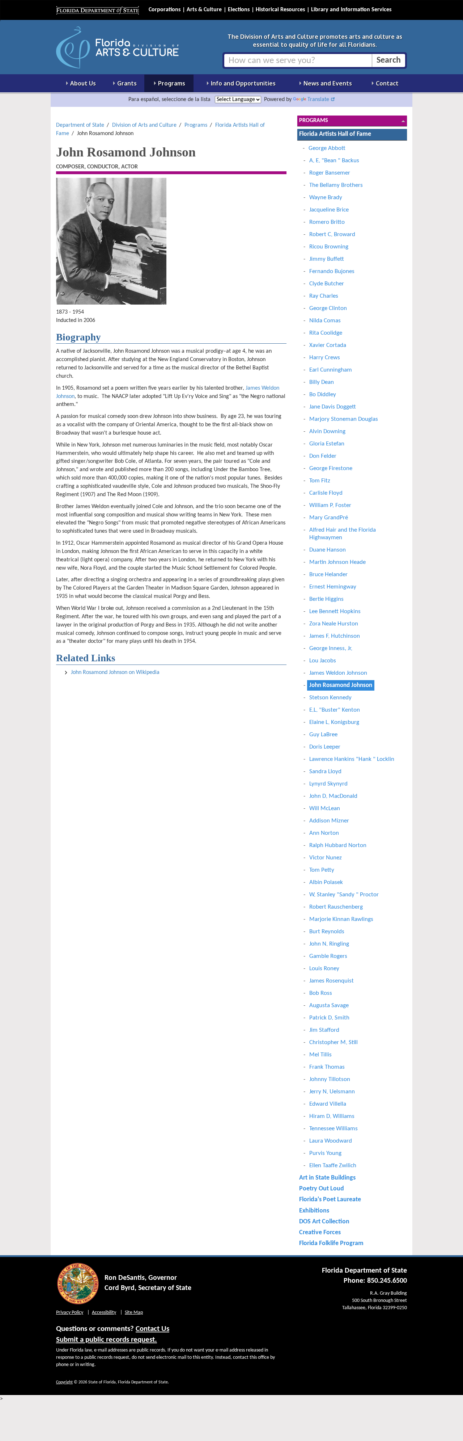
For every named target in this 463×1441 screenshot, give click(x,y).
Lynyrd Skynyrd (328, 784)
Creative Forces (320, 1232)
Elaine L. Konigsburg (334, 722)
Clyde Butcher (326, 284)
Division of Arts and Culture (144, 125)
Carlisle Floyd (326, 493)
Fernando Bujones (331, 271)
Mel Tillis (320, 1055)
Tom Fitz (319, 481)
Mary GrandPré (328, 518)
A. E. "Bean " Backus (334, 161)
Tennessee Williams (333, 1129)
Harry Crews (324, 358)
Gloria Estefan (326, 444)
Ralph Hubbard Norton (337, 845)
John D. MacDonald (333, 796)
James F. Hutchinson (334, 636)
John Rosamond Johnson (340, 685)
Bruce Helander (328, 574)
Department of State (80, 125)
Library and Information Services (351, 10)
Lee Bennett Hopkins (335, 611)
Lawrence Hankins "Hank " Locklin (351, 759)
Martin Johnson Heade (337, 562)
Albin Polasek (326, 882)
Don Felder (322, 456)
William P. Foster (330, 505)
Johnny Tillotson (329, 1079)
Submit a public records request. (106, 1340)
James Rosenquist (331, 981)
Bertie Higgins (326, 599)
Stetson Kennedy (330, 698)
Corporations (164, 10)
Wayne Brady (325, 197)
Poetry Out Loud (321, 1188)
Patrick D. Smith (329, 1018)
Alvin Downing (327, 431)
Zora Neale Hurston (333, 624)
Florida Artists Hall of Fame (335, 134)
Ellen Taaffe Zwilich (332, 1166)
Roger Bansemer (329, 173)
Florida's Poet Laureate (330, 1199)
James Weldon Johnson (338, 673)
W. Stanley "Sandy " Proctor (344, 895)
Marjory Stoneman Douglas (343, 419)
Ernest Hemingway (332, 587)
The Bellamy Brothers (336, 185)
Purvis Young (325, 1153)
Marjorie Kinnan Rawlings (341, 919)
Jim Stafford (324, 1030)
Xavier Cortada (327, 345)
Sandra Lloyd (325, 771)
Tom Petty (321, 870)
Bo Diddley (322, 394)
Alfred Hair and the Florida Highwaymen (342, 534)
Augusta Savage (329, 1005)
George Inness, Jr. (330, 648)
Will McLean (324, 808)
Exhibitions (314, 1210)
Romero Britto (327, 222)
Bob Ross (320, 993)
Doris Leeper (324, 747)
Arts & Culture (204, 10)
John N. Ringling (329, 944)
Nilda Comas (325, 321)
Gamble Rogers (328, 956)
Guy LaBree (323, 735)
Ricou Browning (328, 247)
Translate (318, 99)
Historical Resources (280, 10)
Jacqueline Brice (329, 210)
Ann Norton (324, 833)
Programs (195, 125)
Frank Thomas (327, 1067)
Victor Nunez (325, 858)
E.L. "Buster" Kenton (334, 710)
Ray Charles (323, 296)
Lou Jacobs (322, 661)
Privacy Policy (69, 1312)
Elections (239, 10)
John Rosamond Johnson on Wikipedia (115, 672)
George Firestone (330, 468)
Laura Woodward (330, 1141)
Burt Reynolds (326, 932)
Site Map (134, 1312)
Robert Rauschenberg (336, 907)
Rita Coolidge (325, 333)
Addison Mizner (329, 821)
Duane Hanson (327, 550)
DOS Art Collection (324, 1221)
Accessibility (104, 1312)
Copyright (64, 1382)
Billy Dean (321, 382)
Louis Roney (324, 968)
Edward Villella (327, 1104)
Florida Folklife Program (331, 1243)
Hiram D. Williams (331, 1116)
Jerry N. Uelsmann (332, 1092)
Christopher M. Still (333, 1042)
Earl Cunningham (330, 370)
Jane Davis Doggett (332, 407)
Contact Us (152, 1329)
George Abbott (327, 148)
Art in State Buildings (327, 1177)
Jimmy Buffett (326, 259)
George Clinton (328, 308)
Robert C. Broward (332, 234)
